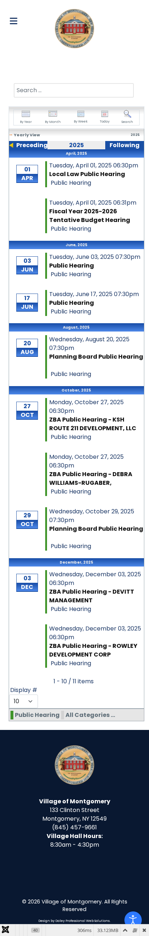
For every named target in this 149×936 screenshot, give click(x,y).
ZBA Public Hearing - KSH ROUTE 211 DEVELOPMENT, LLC (92, 423)
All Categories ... (90, 715)
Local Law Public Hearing (87, 174)
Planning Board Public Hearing (96, 356)
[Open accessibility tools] (133, 920)
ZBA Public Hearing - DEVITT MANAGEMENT (91, 595)
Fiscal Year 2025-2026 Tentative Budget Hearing (90, 215)
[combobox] (74, 90)
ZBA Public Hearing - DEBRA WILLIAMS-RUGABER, (90, 478)
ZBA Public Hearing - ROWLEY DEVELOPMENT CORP (93, 650)
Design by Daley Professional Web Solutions (74, 921)
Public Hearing (71, 265)
